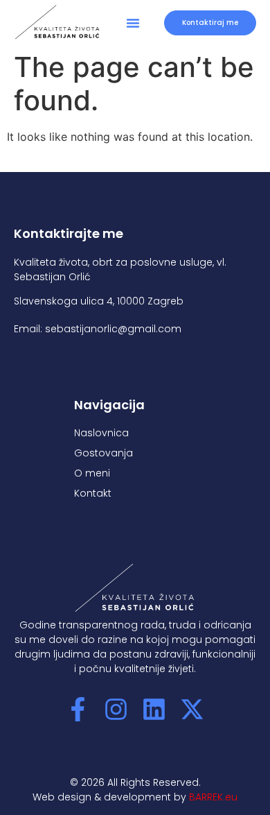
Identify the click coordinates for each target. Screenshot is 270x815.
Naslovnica (101, 433)
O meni (92, 473)
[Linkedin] (154, 709)
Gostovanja (103, 453)
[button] (133, 22)
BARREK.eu (213, 797)
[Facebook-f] (78, 709)
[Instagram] (116, 709)
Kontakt (92, 493)
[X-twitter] (192, 709)
